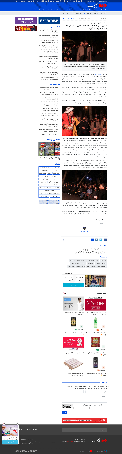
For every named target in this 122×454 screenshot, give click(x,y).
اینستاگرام (58, 1)
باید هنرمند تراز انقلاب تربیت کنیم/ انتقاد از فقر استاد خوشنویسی (89, 253)
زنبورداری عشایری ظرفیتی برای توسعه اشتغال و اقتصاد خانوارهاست (49, 52)
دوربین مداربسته (44, 176)
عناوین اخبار (104, 13)
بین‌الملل (54, 10)
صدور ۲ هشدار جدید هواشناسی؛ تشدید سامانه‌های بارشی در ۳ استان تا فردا (48, 78)
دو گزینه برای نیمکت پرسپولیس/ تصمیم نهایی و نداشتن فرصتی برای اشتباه (48, 114)
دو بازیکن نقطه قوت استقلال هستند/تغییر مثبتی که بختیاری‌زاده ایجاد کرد (49, 104)
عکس (46, 10)
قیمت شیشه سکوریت (45, 168)
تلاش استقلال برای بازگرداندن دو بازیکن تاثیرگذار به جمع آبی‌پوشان (48, 125)
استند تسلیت (42, 173)
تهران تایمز (54, 196)
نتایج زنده (38, 1)
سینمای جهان (90, 13)
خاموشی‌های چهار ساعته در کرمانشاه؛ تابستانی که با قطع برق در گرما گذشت (49, 88)
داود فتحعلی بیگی (101, 266)
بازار (65, 10)
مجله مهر (39, 10)
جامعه (72, 10)
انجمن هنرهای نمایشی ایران (77, 260)
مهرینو (41, 193)
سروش (73, 1)
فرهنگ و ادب (101, 10)
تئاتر (85, 13)
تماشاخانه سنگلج (80, 266)
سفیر (56, 170)
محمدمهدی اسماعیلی (101, 264)
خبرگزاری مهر (98, 74)
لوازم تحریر (56, 168)
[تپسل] (64, 273)
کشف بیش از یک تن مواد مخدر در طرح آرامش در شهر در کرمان (48, 62)
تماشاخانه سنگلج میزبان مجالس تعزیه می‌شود (94, 249)
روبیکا (46, 1)
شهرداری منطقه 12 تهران (92, 260)
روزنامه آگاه (44, 196)
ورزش (62, 10)
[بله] (33, 429)
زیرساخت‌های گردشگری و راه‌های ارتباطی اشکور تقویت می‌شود (48, 36)
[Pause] (87, 286)
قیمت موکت (56, 173)
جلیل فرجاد (103, 260)
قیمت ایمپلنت (42, 182)
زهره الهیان (90, 264)
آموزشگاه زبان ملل (49, 190)
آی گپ (68, 1)
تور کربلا (49, 173)
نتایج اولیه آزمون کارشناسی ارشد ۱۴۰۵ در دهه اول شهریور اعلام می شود (49, 93)
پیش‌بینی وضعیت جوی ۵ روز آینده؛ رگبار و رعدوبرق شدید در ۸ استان (48, 130)
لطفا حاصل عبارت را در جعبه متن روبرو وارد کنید (95, 405)
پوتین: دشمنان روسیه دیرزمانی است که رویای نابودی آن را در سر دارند (48, 47)
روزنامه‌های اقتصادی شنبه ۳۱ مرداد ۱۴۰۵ (49, 159)
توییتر (51, 1)
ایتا (41, 1)
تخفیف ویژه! (10, 442)
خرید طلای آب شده (45, 170)
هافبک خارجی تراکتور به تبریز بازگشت (49, 135)
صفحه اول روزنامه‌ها (53, 140)
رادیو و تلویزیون (79, 13)
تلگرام (79, 1)
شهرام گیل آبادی (91, 266)
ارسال (64, 412)
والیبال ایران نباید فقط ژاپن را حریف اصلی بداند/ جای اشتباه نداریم (49, 109)
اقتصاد (68, 10)
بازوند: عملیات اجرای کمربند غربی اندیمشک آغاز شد (50, 68)
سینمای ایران (97, 13)
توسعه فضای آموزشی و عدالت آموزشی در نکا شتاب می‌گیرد (48, 57)
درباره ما (30, 439)
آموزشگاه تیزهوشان (44, 185)
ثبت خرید (73, 285)
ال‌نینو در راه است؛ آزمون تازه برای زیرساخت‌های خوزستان (50, 99)
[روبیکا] (24, 429)
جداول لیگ (30, 1)
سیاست (59, 10)
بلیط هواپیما (56, 188)
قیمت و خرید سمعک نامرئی (52, 193)
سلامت (76, 10)
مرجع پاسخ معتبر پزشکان (49, 179)
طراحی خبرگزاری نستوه (99, 451)
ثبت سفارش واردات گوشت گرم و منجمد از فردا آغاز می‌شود (48, 120)
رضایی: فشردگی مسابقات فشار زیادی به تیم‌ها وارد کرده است (48, 31)
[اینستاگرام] (30, 429)
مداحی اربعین (55, 176)
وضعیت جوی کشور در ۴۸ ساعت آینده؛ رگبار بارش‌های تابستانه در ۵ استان (48, 73)
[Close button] (18, 424)
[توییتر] (27, 429)
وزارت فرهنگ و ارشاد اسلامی (78, 264)
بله (63, 1)
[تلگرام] (35, 429)
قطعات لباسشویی (55, 185)
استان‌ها (50, 10)
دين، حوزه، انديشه (91, 10)
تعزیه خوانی (71, 266)
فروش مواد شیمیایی (54, 182)
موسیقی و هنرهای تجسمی (69, 13)
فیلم (43, 10)
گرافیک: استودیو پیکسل (85, 451)
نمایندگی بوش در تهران (45, 188)
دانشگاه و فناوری (82, 10)
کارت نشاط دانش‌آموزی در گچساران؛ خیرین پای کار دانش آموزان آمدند (49, 41)
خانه (106, 10)
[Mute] (89, 286)
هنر (96, 10)
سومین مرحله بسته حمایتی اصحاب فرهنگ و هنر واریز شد (91, 251)
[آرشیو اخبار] (19, 429)
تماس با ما (23, 439)
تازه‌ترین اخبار (55, 27)
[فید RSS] (21, 429)
